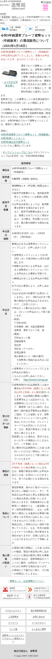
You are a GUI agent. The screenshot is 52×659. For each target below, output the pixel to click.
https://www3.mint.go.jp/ (36, 379)
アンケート (13, 623)
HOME (3, 14)
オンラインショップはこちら (18, 152)
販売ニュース (18, 17)
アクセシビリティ (13, 611)
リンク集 (13, 629)
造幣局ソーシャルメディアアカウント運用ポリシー (13, 638)
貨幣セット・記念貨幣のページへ (27, 581)
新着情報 (6, 17)
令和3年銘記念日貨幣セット (15, 142)
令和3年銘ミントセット (13, 138)
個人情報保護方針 (39, 611)
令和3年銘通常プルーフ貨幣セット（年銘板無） (26, 134)
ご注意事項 (13, 617)
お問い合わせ (39, 617)
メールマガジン (39, 623)
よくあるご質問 (39, 629)
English (47, 2)
